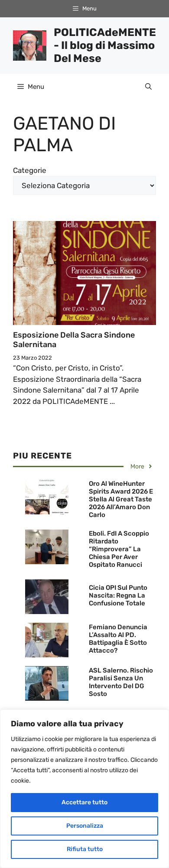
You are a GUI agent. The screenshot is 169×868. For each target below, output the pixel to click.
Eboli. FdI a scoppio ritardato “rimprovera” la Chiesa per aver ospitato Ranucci (119, 549)
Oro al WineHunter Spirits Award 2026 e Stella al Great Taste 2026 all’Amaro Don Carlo (121, 499)
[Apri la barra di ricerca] (148, 87)
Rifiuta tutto (85, 849)
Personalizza (84, 825)
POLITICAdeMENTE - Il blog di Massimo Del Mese (105, 45)
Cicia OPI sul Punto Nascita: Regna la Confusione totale (118, 595)
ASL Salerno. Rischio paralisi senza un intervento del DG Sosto (121, 682)
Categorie (29, 170)
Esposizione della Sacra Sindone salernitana (74, 339)
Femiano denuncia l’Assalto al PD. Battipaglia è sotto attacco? (118, 638)
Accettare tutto (84, 802)
